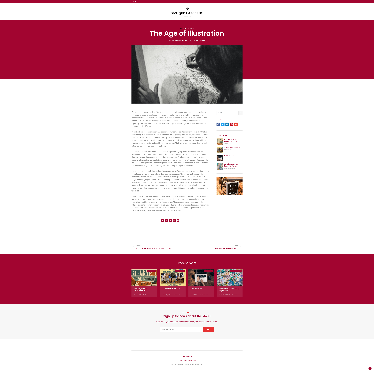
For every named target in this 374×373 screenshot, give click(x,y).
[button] (162, 220)
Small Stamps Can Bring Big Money (231, 165)
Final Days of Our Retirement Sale (230, 140)
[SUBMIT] (208, 329)
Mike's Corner (188, 28)
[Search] (240, 113)
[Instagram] (136, 1)
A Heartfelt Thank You (232, 147)
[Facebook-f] (133, 1)
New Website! (229, 156)
